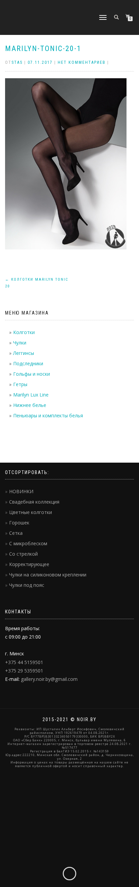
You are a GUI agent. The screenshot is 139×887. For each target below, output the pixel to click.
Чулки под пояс (26, 585)
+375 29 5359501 (24, 670)
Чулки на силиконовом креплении (47, 574)
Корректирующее (29, 564)
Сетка (16, 533)
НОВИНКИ (21, 491)
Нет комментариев (82, 62)
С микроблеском (28, 543)
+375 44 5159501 (24, 662)
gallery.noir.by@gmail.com (49, 679)
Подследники (28, 363)
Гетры (20, 384)
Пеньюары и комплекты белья (48, 415)
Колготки (24, 332)
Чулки (19, 342)
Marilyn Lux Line (31, 394)
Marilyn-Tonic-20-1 (43, 48)
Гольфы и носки (31, 374)
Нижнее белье (29, 405)
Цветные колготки (30, 512)
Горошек (19, 522)
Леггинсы (23, 353)
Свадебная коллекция (34, 502)
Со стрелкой (23, 554)
